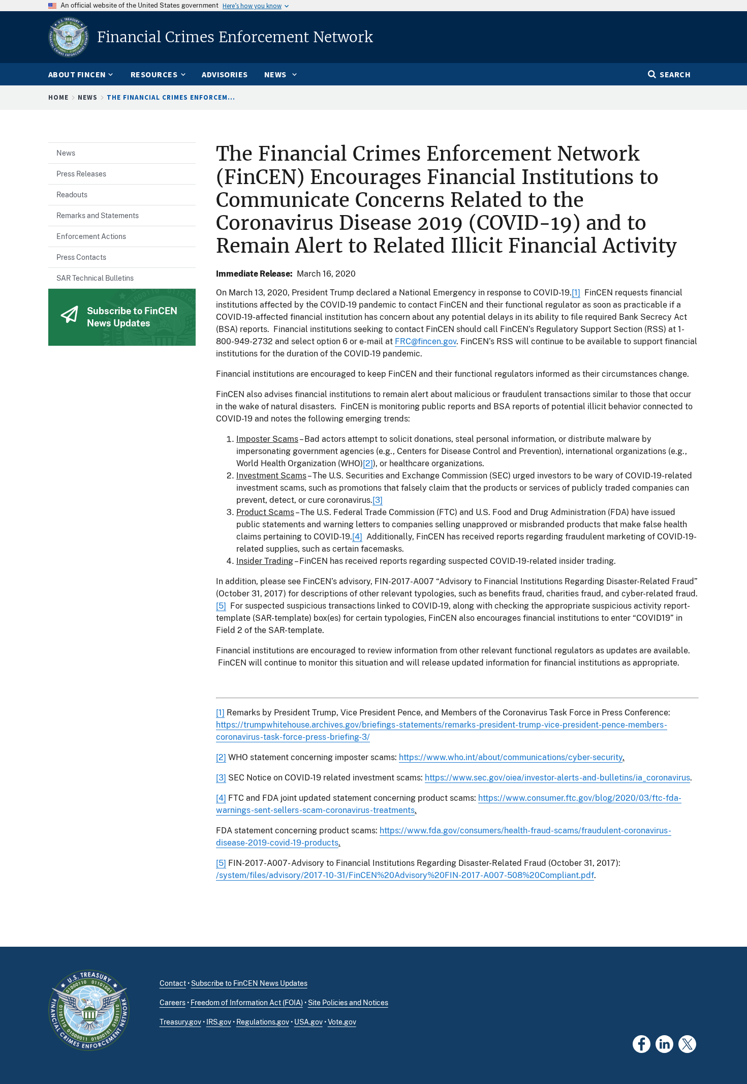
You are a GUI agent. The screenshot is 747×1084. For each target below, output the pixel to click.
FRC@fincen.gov (425, 341)
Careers (172, 1003)
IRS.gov (218, 1022)
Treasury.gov (180, 1022)
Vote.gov (342, 1022)
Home (58, 97)
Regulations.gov (262, 1022)
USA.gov (308, 1022)
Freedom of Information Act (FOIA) (247, 1003)
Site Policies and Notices (348, 1003)
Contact (173, 983)
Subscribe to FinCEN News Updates (249, 983)
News (88, 97)
